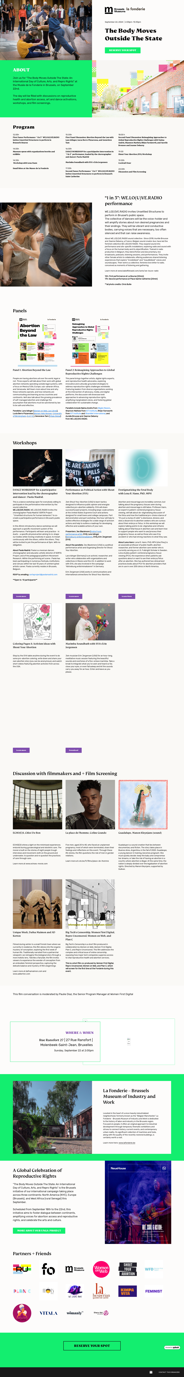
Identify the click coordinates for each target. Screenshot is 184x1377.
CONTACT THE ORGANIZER (169, 1372)
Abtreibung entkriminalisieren (79, 537)
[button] (151, 1372)
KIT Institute (91, 411)
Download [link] (73, 750)
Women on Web (40, 411)
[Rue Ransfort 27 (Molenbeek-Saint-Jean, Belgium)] (128, 1041)
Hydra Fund (96, 531)
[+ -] (129, 1042)
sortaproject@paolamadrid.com (43, 574)
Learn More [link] (127, 596)
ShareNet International (95, 413)
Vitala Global (55, 416)
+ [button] (85, 1021)
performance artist (74, 534)
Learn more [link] (21, 596)
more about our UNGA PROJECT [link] (39, 1230)
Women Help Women (43, 413)
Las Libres (52, 411)
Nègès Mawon (104, 408)
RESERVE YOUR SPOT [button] (122, 50)
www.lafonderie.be (127, 1143)
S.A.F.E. (30, 416)
